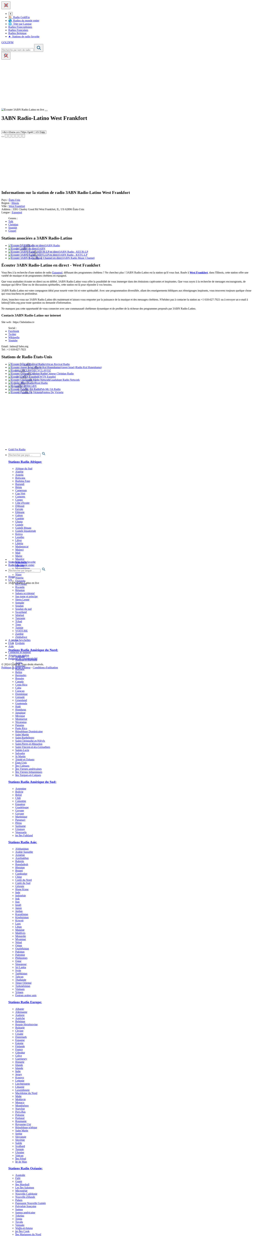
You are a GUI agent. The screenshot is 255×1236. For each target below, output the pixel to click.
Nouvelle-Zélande (25, 1196)
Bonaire (19, 678)
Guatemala (21, 703)
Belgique (20, 1021)
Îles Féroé (20, 1158)
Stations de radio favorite (22, 561)
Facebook (13, 331)
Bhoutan (20, 867)
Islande (19, 1068)
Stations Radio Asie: (22, 842)
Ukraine (19, 1152)
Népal (18, 942)
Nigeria (19, 577)
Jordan (19, 911)
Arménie (20, 855)
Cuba (18, 687)
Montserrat (21, 718)
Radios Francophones (20, 26)
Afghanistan (22, 848)
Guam (18, 1181)
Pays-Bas (20, 1111)
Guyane (19, 810)
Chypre (19, 1030)
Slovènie (20, 1139)
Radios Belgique (17, 33)
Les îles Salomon (24, 1187)
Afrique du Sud (23, 468)
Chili (18, 798)
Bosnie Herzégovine (26, 1024)
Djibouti (19, 505)
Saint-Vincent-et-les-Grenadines (32, 747)
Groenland (21, 700)
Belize (18, 672)
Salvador (20, 753)
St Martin (20, 756)
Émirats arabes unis (25, 995)
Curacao (19, 690)
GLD (7, 42)
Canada (19, 681)
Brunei (19, 870)
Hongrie (19, 1061)
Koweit (19, 920)
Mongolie (20, 936)
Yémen (19, 992)
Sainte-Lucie (22, 750)
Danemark (21, 1036)
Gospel (12, 230)
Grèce (18, 1055)
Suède (18, 1143)
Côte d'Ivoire (22, 502)
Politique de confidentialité (22, 658)
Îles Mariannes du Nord (28, 1234)
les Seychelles (23, 640)
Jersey (18, 1074)
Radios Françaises (18, 30)
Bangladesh (21, 864)
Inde (17, 892)
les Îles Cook (22, 1231)
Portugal (19, 1118)
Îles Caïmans (22, 765)
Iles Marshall (22, 1184)
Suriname (20, 826)
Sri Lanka (20, 967)
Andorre (19, 1015)
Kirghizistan (22, 917)
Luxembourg (22, 1090)
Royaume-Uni (23, 1124)
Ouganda (20, 580)
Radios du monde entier (21, 565)
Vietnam (19, 989)
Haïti (18, 706)
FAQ (11, 643)
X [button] (10, 13)
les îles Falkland (24, 835)
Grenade (20, 697)
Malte (18, 1096)
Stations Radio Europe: (25, 1002)
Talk (10, 221)
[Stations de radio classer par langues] (131, 569)
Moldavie (20, 1099)
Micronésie (21, 1190)
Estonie (19, 1043)
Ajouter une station (18, 655)
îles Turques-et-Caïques (28, 775)
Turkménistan (22, 986)
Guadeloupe (22, 807)
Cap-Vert (20, 493)
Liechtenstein (22, 1083)
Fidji (17, 1178)
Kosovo (19, 1077)
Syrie (18, 970)
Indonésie (20, 895)
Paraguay (20, 819)
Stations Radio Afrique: (25, 462)
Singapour (21, 964)
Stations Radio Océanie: (25, 1168)
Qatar (18, 961)
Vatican (19, 1155)
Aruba (18, 662)
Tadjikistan (21, 973)
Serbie (18, 1133)
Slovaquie (20, 1136)
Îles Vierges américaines (28, 768)
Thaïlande (20, 979)
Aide (11, 646)
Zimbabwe (21, 637)
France (19, 1049)
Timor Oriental (23, 982)
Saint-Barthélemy (24, 737)
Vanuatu (19, 1225)
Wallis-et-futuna (24, 1228)
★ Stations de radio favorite (23, 36)
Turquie (19, 1149)
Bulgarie (20, 1027)
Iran (17, 901)
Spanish (12, 227)
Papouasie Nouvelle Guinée (30, 1203)
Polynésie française (25, 1206)
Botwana (20, 477)
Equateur (20, 804)
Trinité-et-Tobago (24, 759)
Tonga (18, 1218)
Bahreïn (19, 861)
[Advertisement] (105, 84)
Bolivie (19, 791)
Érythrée (20, 643)
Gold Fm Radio (17, 449)
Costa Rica (21, 684)
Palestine (20, 954)
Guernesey (21, 1058)
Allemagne (21, 1012)
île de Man (21, 1161)
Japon (18, 908)
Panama (19, 725)
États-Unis (14, 199)
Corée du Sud (22, 883)
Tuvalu (19, 1221)
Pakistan (19, 951)
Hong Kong (21, 889)
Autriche (20, 1018)
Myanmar (20, 939)
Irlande (19, 1065)
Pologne (19, 1114)
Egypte (19, 509)
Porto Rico (21, 728)
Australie (20, 1175)
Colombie (20, 801)
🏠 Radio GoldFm (19, 17)
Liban (18, 926)
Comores (20, 496)
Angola (19, 474)
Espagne (20, 1040)
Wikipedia (13, 337)
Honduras (20, 709)
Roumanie (21, 1121)
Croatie (19, 1033)
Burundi (19, 484)
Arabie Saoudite (24, 851)
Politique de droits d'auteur (16, 667)
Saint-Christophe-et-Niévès (30, 740)
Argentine (20, 788)
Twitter (12, 334)
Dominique (21, 694)
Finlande (20, 1046)
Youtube (13, 340)
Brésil (18, 794)
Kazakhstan (21, 914)
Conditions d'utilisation (45, 667)
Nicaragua (21, 722)
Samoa (19, 1209)
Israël (18, 904)
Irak (17, 898)
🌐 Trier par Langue (20, 23)
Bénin (18, 487)
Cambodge (21, 873)
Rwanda (19, 587)
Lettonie (19, 1080)
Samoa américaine (25, 1212)
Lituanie (19, 1086)
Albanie (19, 1008)
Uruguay (20, 829)
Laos (18, 923)
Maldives (20, 933)
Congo (19, 499)
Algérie (19, 471)
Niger (18, 574)
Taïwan (19, 976)
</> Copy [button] (40, 132)
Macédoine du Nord (26, 1093)
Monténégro (22, 1105)
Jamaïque (20, 712)
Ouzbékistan (22, 948)
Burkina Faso (22, 481)
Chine (18, 876)
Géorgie (19, 886)
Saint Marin (21, 1130)
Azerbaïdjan (22, 858)
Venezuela (21, 832)
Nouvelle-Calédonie (26, 1193)
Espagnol (17, 212)
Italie (18, 1071)
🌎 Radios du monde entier (23, 20)
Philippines (21, 957)
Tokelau (19, 1215)
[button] (5, 5)
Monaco (19, 1102)
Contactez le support (19, 652)
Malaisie (19, 929)
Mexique (20, 715)
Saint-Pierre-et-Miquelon (28, 743)
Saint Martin (22, 734)
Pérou (18, 822)
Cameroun (21, 490)
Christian (13, 224)
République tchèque (26, 1127)
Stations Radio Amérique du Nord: (33, 650)
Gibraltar (20, 1052)
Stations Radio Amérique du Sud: (32, 782)
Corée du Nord (23, 879)
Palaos (18, 1200)
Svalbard (20, 1146)
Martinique (21, 816)
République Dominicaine (29, 731)
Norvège (20, 1108)
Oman (18, 945)
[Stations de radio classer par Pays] (131, 454)
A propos (13, 640)
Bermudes (20, 675)
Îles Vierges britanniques (28, 772)
